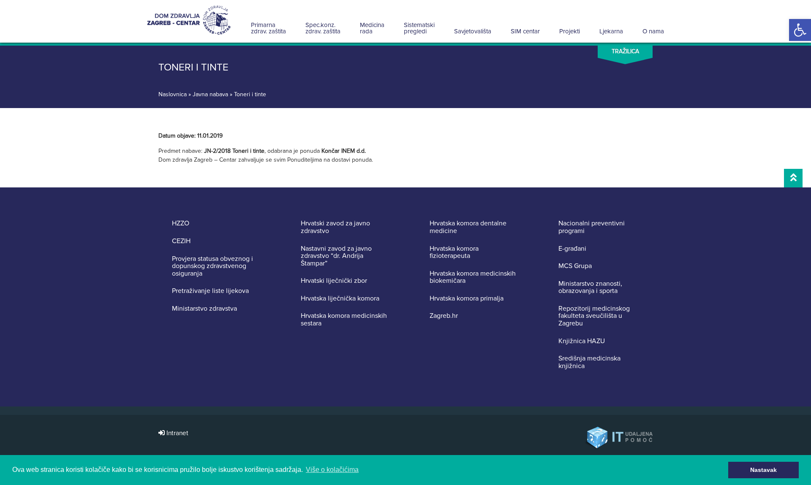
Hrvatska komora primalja (466, 299)
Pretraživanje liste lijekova (210, 291)
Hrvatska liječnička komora (340, 299)
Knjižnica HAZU (581, 341)
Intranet (176, 433)
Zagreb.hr (444, 316)
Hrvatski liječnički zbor (334, 281)
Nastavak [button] (763, 469)
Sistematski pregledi (419, 28)
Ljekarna (611, 31)
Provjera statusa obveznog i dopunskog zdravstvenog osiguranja (212, 266)
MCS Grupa (575, 266)
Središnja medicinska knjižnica (589, 362)
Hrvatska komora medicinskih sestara (344, 319)
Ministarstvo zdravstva (204, 309)
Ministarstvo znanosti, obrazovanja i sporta (590, 287)
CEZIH (181, 241)
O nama (653, 31)
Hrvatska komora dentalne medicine (468, 227)
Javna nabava (210, 94)
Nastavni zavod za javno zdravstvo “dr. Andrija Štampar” (336, 256)
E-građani (572, 249)
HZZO (180, 224)
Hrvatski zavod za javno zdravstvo (335, 227)
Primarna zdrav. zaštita (268, 28)
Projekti (569, 31)
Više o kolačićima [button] (332, 469)
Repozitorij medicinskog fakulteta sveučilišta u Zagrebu (594, 316)
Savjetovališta (472, 31)
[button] (800, 30)
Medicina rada (372, 28)
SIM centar (525, 31)
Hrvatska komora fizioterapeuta (454, 252)
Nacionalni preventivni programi (591, 227)
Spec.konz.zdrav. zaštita (322, 28)
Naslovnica (172, 94)
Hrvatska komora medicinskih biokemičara (473, 277)
